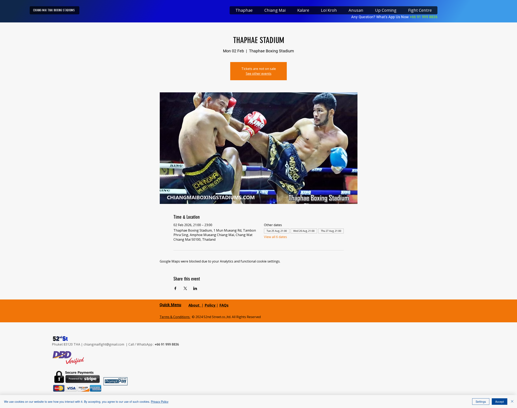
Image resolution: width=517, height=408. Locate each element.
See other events (258, 73)
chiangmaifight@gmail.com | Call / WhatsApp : (119, 344)
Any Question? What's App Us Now (380, 17)
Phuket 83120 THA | (68, 344)
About (194, 305)
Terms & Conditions (175, 317)
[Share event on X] (185, 288)
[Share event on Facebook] (175, 288)
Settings (481, 402)
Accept (499, 402)
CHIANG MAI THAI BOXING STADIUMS (54, 10)
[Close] (512, 401)
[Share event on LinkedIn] (195, 288)
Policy (210, 305)
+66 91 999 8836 (423, 17)
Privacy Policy (159, 402)
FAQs (223, 305)
